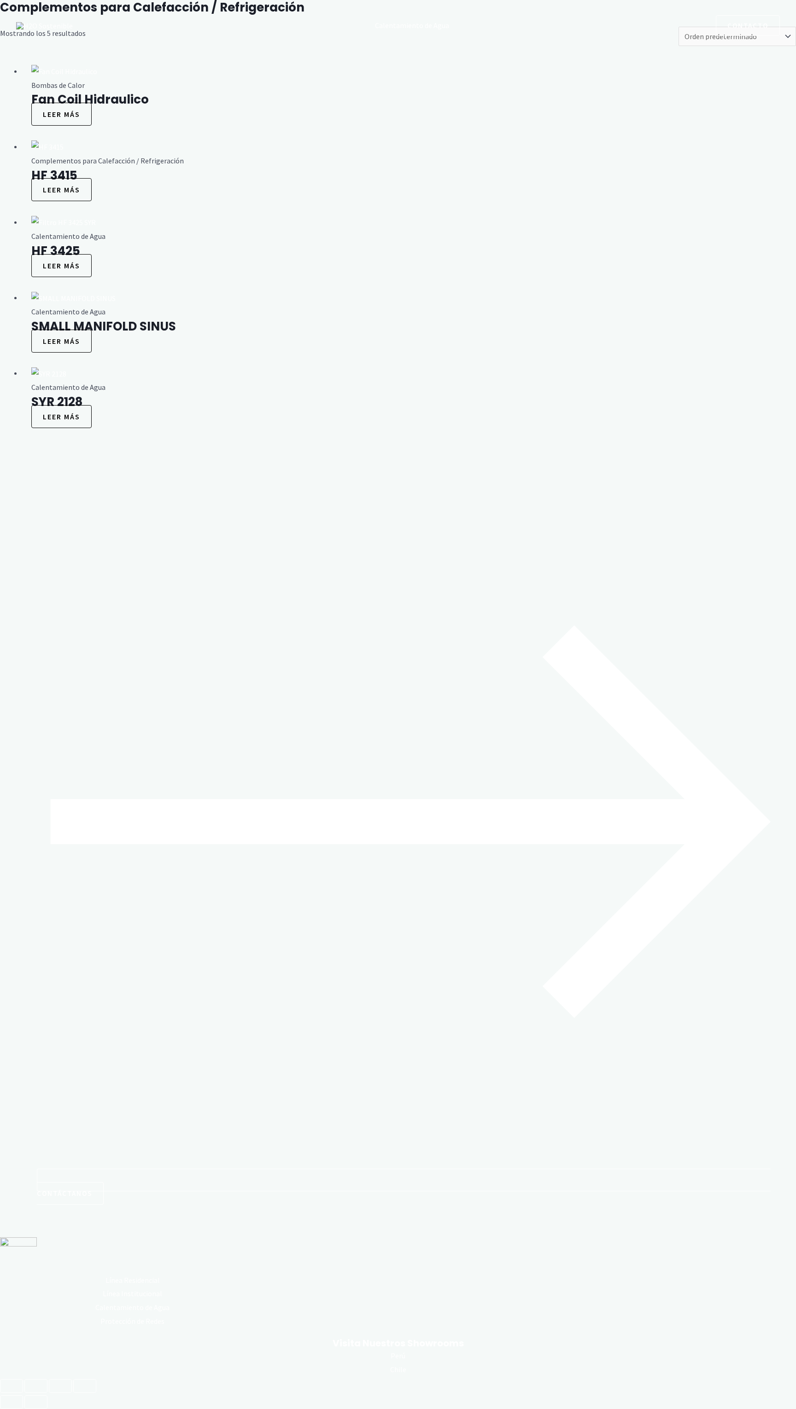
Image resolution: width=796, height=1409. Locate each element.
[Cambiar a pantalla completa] (35, 1386)
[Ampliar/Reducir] (11, 1386)
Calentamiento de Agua (412, 25)
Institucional (331, 25)
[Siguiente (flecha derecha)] (35, 1402)
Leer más (61, 114)
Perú (398, 1355)
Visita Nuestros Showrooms (398, 1343)
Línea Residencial (132, 1280)
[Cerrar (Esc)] (84, 1386)
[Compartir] (60, 1386)
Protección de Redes (504, 25)
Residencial (270, 25)
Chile (398, 1369)
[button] (673, 25)
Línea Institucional (132, 1293)
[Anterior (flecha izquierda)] (11, 1402)
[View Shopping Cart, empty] (697, 25)
